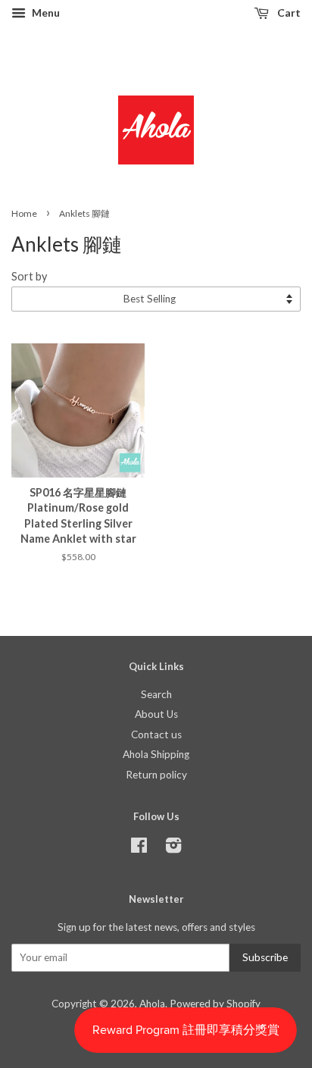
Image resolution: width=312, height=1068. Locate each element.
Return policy (156, 775)
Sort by (29, 276)
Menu (45, 12)
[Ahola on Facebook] (139, 848)
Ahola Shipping (156, 754)
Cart (288, 12)
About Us (156, 714)
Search (156, 694)
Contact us (156, 734)
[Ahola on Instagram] (173, 848)
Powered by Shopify (215, 1004)
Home (24, 213)
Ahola (152, 1004)
